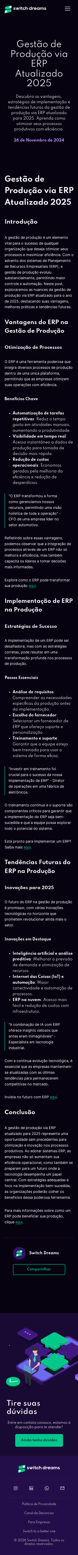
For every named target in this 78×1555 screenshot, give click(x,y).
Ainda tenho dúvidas (39, 1440)
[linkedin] (31, 1488)
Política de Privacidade (39, 1504)
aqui (32, 586)
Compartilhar (39, 1269)
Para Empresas (39, 1522)
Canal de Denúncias (39, 1513)
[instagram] (15, 1488)
